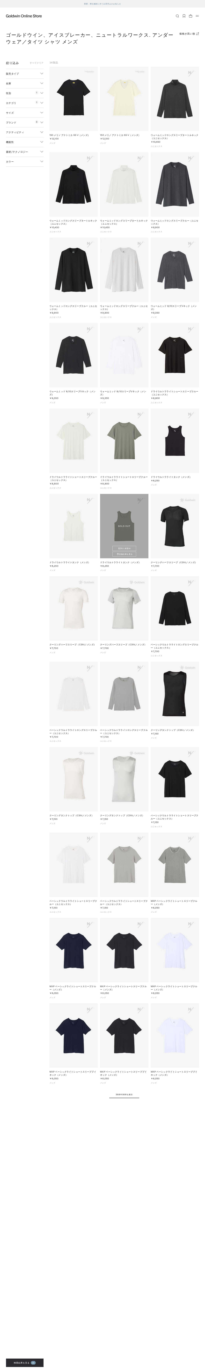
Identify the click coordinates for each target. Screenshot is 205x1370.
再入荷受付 (126, 548)
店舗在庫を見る (126, 554)
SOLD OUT (124, 526)
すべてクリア (37, 63)
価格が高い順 (187, 33)
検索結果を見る (24, 1362)
